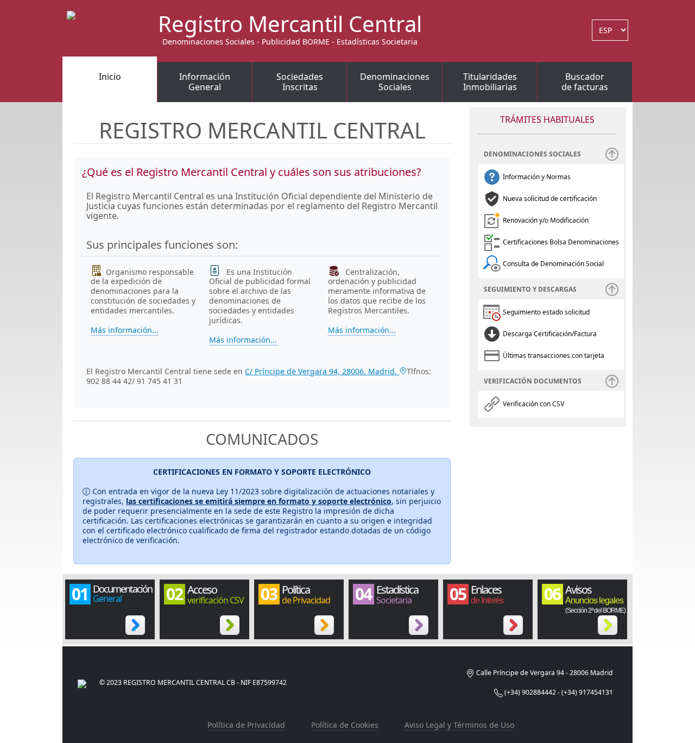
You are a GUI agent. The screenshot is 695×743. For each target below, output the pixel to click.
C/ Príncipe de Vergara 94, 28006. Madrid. (322, 371)
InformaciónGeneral (204, 82)
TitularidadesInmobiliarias (490, 82)
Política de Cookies (344, 725)
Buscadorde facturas (584, 82)
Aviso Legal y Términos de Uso (459, 725)
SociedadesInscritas (299, 82)
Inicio (110, 77)
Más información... (125, 330)
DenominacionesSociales (394, 82)
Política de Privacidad (246, 725)
